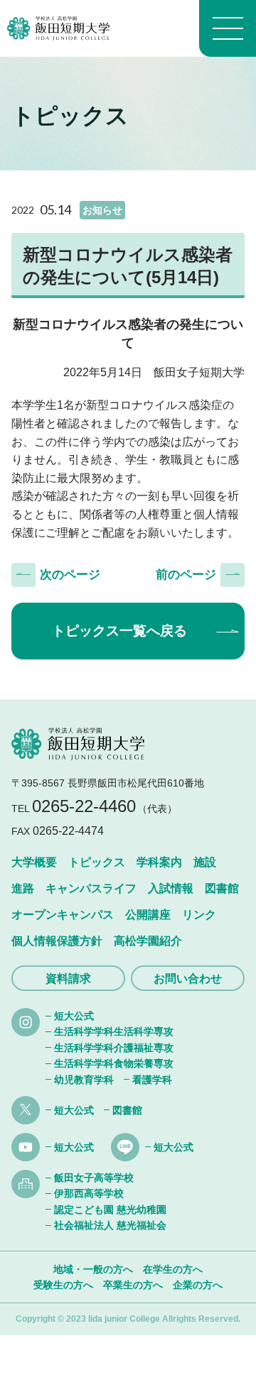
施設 (204, 862)
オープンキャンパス (62, 915)
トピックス (96, 862)
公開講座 (148, 915)
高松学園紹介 (148, 941)
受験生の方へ (63, 1284)
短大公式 (74, 1015)
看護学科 (152, 1079)
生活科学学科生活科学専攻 (114, 1031)
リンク (199, 915)
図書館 (222, 888)
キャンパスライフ (91, 888)
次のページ (70, 574)
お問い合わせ (188, 978)
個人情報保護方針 (56, 941)
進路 (22, 888)
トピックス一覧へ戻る (119, 630)
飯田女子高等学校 (94, 1177)
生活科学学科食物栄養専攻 (114, 1063)
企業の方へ (198, 1284)
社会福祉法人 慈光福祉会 (110, 1225)
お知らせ (102, 210)
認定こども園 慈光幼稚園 (110, 1209)
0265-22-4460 (84, 806)
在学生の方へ (173, 1269)
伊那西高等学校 (89, 1193)
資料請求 (68, 978)
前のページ (186, 574)
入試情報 (170, 888)
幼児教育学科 (84, 1079)
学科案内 (159, 862)
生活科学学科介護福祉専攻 (114, 1047)
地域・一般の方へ (93, 1269)
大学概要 (34, 862)
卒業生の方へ (133, 1284)
